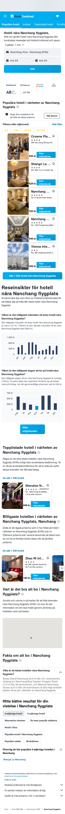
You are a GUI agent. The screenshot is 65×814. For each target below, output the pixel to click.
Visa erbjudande (45, 155)
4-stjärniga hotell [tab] (13, 713)
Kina (14, 809)
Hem (6, 809)
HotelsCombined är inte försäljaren (23, 785)
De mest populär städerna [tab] (43, 720)
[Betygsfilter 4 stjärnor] (27, 130)
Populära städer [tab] (13, 741)
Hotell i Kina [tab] (11, 727)
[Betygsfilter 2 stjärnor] (6, 130)
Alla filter (57, 124)
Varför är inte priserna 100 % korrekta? (25, 795)
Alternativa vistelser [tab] (15, 720)
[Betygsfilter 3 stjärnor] (16, 130)
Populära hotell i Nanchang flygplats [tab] (23, 734)
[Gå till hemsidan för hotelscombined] (22, 16)
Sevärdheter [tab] (32, 741)
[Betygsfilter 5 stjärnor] (41, 130)
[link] (32, 275)
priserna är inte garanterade (16, 776)
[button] (5, 16)
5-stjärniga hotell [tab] (36, 713)
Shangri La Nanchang (14, 759)
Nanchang (31, 809)
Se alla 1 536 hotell (13, 478)
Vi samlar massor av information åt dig (25, 790)
